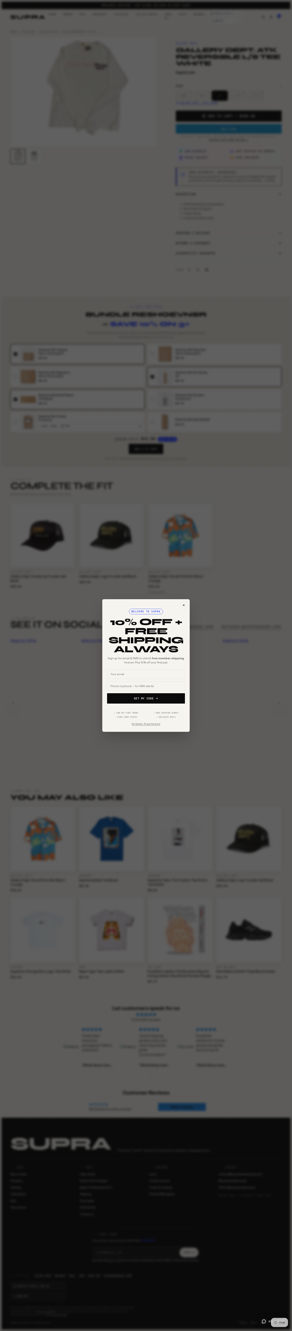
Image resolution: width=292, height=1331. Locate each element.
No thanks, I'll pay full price (146, 724)
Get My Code (144, 698)
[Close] (183, 605)
